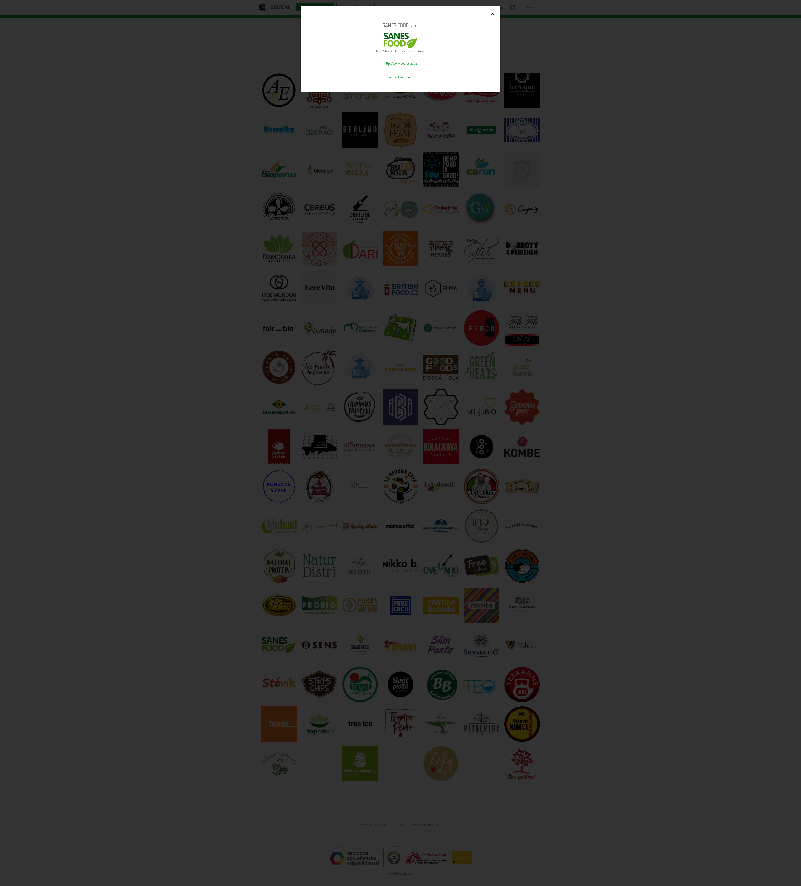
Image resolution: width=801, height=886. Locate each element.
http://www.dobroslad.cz (400, 63)
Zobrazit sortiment (400, 77)
